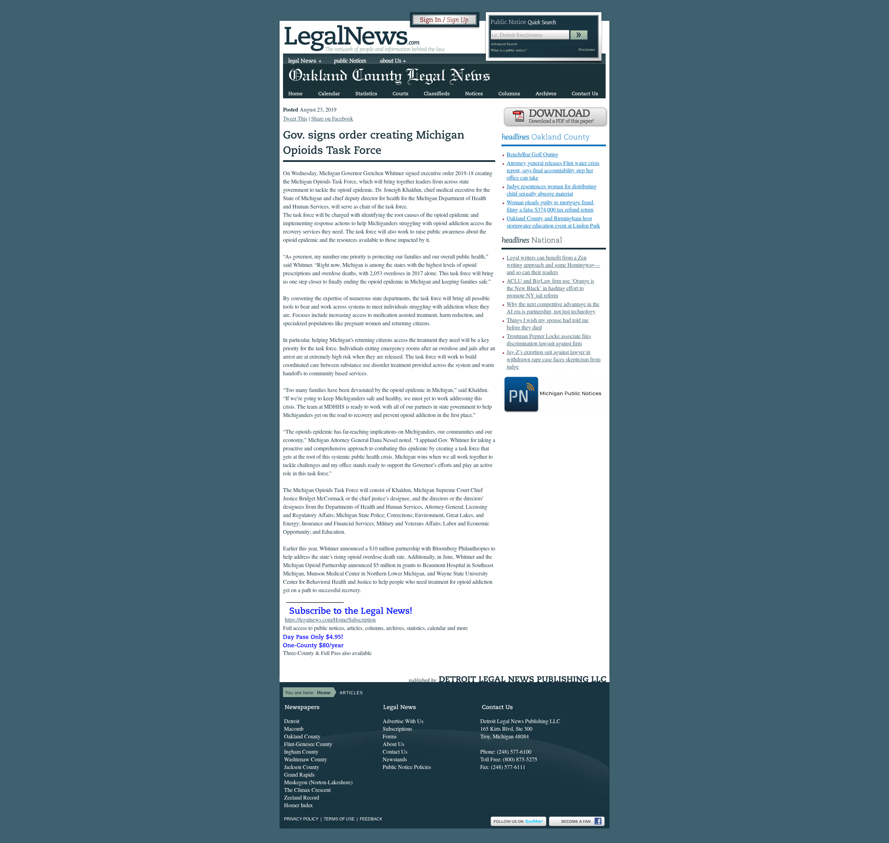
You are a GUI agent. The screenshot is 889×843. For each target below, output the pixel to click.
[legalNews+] (305, 61)
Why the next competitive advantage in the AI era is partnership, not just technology (553, 307)
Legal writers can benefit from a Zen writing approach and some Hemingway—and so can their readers (553, 265)
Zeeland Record (301, 797)
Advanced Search (504, 43)
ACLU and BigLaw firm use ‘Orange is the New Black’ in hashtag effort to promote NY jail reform (550, 288)
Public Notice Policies (407, 766)
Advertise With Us (403, 721)
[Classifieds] (437, 92)
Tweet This (295, 118)
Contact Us (395, 751)
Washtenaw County (305, 759)
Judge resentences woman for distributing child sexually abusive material (552, 189)
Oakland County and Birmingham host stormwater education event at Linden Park (553, 221)
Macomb (294, 728)
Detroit (291, 721)
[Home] (295, 92)
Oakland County (302, 736)
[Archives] (545, 92)
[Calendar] (329, 92)
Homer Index (298, 805)
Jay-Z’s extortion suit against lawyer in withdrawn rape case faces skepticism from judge (553, 359)
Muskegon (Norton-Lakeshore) (318, 782)
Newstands (395, 759)
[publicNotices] (350, 61)
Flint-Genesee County (308, 743)
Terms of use (339, 819)
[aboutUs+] (393, 61)
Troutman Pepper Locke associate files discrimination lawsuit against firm (549, 339)
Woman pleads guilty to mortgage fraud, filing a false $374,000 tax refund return (551, 205)
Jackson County (301, 766)
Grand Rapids (299, 774)
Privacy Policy (301, 819)
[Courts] (400, 92)
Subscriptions (397, 728)
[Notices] (474, 92)
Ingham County (301, 751)
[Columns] (509, 92)
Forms (390, 736)
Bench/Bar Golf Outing (532, 154)
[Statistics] (366, 92)
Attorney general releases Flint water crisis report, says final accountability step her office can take (553, 170)
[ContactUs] (585, 92)
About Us (393, 743)
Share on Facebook (332, 118)
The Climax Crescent (307, 789)
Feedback (371, 819)
